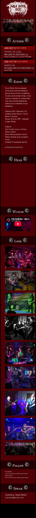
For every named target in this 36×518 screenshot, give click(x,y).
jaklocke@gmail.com (14, 497)
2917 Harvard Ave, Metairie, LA (19, 68)
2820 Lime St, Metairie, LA (16, 54)
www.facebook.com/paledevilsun (16, 473)
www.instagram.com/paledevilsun (16, 477)
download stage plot (14, 147)
